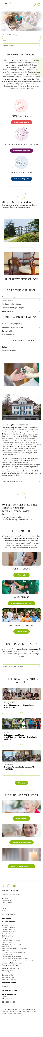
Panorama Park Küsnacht (10, 965)
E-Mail (4, 910)
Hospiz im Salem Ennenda (11, 940)
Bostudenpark (7, 955)
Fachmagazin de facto (11, 990)
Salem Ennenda (7, 942)
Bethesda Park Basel (9, 932)
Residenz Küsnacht (8, 928)
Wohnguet (5, 950)
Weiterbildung (7, 998)
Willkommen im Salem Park (11, 944)
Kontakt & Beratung (10, 891)
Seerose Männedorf (8, 930)
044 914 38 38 (6, 908)
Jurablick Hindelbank (9, 973)
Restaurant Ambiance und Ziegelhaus (14, 952)
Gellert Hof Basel (7, 936)
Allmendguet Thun (8, 971)
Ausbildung (6, 996)
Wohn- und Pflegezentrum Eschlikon (14, 948)
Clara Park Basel (7, 934)
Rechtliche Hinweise (9, 914)
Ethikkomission (8, 1002)
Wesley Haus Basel (8, 946)
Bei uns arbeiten (9, 994)
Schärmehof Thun (8, 975)
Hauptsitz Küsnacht (8, 925)
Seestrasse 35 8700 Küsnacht (7, 902)
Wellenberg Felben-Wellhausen (12, 963)
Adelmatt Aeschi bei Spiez (10, 969)
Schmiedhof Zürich (8, 977)
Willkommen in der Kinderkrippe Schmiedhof (17, 961)
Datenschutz (6, 918)
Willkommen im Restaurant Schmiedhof (15, 959)
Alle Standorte (8, 922)
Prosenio (5, 938)
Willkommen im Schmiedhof (11, 957)
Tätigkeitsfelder (9, 983)
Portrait (5, 986)
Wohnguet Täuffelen (9, 979)
